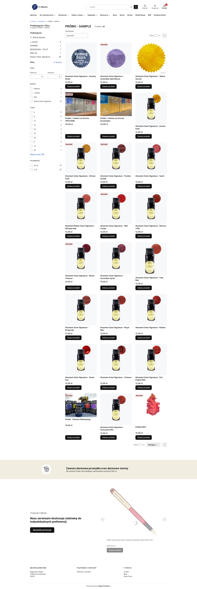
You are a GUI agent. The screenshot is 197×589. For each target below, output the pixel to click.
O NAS (126, 572)
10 (35, 146)
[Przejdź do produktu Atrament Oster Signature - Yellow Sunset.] (151, 58)
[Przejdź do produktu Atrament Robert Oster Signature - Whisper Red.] (81, 208)
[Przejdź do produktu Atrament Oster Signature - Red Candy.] (116, 208)
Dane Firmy (128, 576)
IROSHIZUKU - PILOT (45, 49)
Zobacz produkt (73, 86)
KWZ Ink (45, 53)
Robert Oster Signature (45, 57)
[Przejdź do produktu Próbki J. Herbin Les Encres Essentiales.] (116, 104)
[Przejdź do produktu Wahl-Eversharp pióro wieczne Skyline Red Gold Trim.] (134, 512)
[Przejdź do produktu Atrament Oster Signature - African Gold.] (81, 158)
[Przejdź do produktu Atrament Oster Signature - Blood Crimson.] (81, 258)
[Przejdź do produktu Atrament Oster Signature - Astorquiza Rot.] (116, 409)
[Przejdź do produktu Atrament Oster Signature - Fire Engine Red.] (151, 359)
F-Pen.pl (33, 21)
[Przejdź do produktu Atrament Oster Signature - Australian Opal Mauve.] (116, 58)
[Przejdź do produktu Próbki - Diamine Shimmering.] (81, 405)
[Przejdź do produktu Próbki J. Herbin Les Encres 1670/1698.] (81, 104)
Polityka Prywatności (38, 574)
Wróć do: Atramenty (39, 37)
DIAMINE (45, 46)
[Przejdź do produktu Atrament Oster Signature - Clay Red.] (151, 258)
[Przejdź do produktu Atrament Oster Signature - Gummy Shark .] (81, 58)
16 (35, 125)
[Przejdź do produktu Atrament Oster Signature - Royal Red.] (116, 309)
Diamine (37, 89)
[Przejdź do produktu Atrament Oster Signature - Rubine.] (151, 309)
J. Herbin (45, 42)
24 (35, 129)
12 (35, 121)
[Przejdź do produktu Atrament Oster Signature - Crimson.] (116, 359)
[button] (136, 7)
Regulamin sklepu (36, 572)
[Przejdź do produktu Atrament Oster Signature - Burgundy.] (81, 309)
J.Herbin (37, 93)
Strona (152, 35)
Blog (125, 574)
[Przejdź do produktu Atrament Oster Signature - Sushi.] (151, 158)
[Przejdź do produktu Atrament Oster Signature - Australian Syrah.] (116, 258)
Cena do (51, 72)
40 (35, 138)
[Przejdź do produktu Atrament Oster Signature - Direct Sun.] (81, 359)
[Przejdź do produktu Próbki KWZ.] (151, 409)
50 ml (36, 165)
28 (35, 150)
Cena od (33, 72)
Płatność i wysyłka (84, 572)
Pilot (35, 97)
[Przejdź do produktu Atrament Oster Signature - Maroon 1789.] (151, 208)
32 (35, 133)
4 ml (35, 170)
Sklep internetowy (97, 586)
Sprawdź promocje (42, 530)
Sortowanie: (69, 31)
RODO (32, 576)
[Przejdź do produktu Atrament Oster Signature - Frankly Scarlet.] (116, 158)
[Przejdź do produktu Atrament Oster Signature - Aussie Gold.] (151, 108)
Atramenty (41, 21)
